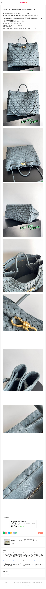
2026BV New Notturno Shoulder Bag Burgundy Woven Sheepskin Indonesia (28, 563)
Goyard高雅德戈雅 (39, 582)
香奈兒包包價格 (37, 583)
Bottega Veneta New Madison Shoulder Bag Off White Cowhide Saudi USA (17, 556)
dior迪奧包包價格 (32, 582)
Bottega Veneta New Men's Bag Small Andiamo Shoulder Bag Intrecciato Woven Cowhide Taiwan (7, 563)
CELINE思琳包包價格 (25, 582)
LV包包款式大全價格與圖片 (10, 583)
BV (19, 6)
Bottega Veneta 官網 (17, 582)
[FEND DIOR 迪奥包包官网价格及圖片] (23, 2)
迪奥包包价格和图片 (17, 10)
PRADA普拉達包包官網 (19, 583)
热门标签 (25, 583)
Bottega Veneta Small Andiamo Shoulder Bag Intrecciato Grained (18, 563)
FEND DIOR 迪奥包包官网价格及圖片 (12, 6)
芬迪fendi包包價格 (31, 583)
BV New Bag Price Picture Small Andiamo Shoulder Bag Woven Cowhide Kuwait (38, 556)
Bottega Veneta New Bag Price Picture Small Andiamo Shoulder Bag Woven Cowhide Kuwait (28, 556)
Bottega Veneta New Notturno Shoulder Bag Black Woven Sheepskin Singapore (38, 563)
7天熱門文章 (11, 582)
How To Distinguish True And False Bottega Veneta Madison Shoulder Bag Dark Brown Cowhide (7, 556)
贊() (40, 533)
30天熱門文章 (6, 582)
